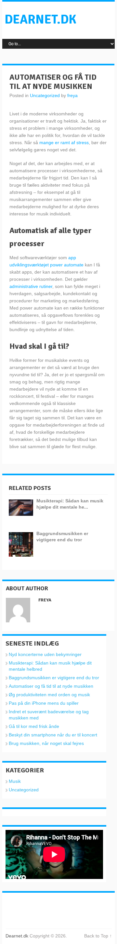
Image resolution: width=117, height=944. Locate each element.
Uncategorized (45, 95)
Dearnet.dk (40, 19)
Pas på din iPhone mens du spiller (44, 703)
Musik (15, 781)
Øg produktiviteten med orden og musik (49, 694)
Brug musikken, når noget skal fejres (46, 743)
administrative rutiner (30, 286)
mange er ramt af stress (64, 142)
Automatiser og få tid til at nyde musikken (51, 686)
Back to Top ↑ (98, 935)
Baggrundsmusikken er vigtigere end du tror (54, 677)
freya (72, 95)
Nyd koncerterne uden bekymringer (45, 654)
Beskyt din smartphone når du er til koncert (53, 734)
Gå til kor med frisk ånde (34, 726)
